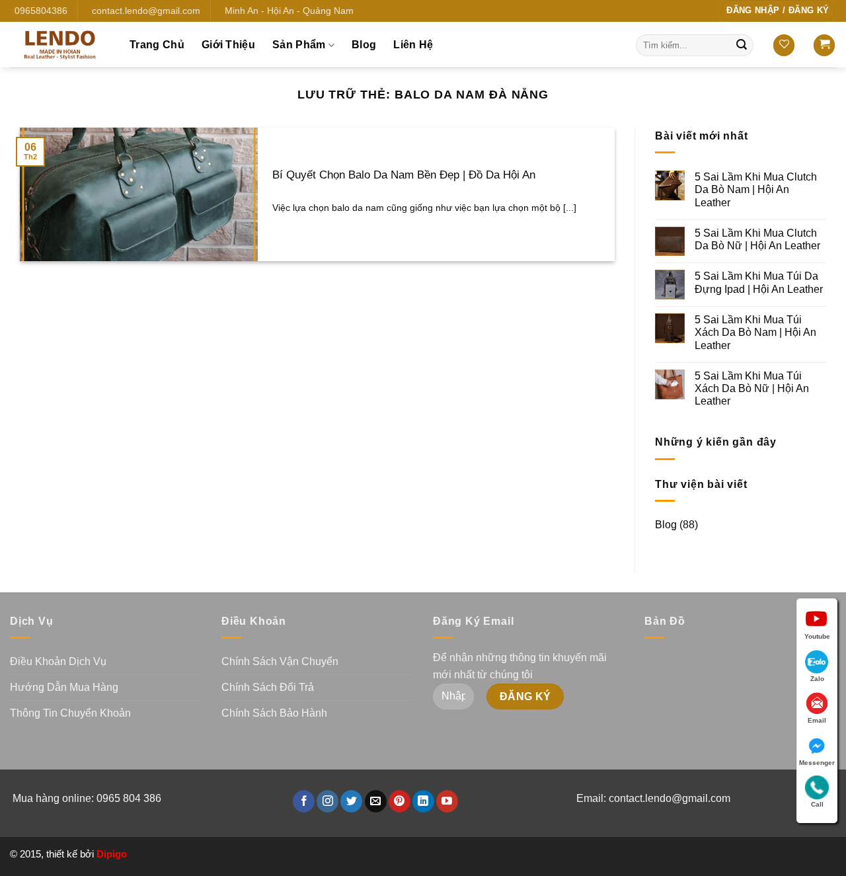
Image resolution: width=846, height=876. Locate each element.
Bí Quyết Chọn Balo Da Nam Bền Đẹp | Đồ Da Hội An (403, 175)
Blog (364, 44)
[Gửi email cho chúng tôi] (376, 801)
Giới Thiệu (228, 44)
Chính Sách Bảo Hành (274, 713)
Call (817, 804)
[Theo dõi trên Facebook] (304, 801)
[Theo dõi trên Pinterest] (399, 801)
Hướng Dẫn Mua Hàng (64, 687)
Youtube (817, 636)
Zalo (817, 678)
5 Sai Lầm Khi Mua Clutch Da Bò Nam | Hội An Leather (756, 189)
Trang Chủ (157, 44)
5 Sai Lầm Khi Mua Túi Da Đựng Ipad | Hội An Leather (759, 282)
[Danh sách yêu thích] (783, 45)
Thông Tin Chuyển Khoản (70, 713)
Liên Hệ (413, 44)
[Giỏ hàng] (824, 45)
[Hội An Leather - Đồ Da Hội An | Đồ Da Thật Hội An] (60, 44)
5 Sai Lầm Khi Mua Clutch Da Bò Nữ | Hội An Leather (757, 239)
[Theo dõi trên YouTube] (447, 801)
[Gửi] (741, 45)
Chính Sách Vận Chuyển (279, 661)
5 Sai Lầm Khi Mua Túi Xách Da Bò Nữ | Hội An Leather (752, 388)
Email (817, 720)
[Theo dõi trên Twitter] (351, 801)
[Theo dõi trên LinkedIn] (423, 801)
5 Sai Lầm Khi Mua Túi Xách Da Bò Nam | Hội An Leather (755, 332)
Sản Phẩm (299, 44)
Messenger (817, 762)
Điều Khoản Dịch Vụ (58, 661)
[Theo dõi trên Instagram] (327, 801)
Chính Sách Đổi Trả (267, 687)
